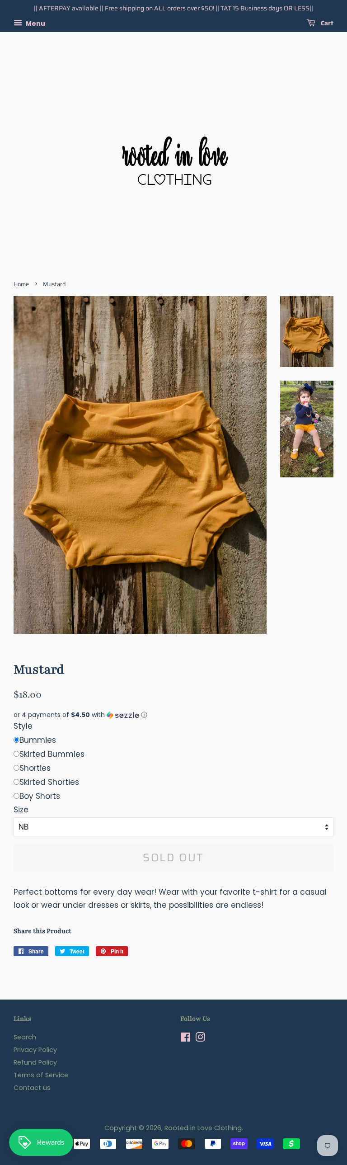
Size (21, 809)
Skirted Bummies (51, 754)
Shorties (35, 768)
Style (23, 726)
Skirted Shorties (49, 782)
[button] (173, 715)
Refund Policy (35, 1062)
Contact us (32, 1087)
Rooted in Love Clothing (203, 1127)
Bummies (37, 740)
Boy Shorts (39, 796)
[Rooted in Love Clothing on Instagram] (200, 1038)
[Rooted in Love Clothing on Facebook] (185, 1038)
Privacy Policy (35, 1049)
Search (25, 1037)
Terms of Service (41, 1075)
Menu (34, 23)
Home (21, 284)
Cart (326, 23)
